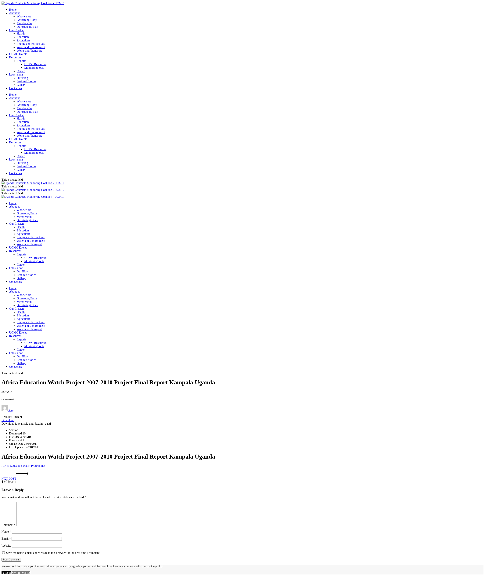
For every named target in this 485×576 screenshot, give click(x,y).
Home (12, 9)
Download (8, 420)
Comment (9, 524)
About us (14, 13)
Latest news (16, 74)
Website (6, 545)
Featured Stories (26, 81)
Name (6, 531)
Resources (15, 57)
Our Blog (22, 77)
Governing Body (27, 19)
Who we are (24, 16)
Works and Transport (29, 50)
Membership (24, 23)
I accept (6, 572)
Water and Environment (31, 47)
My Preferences (21, 572)
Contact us (15, 88)
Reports (21, 60)
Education (23, 37)
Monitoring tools (34, 67)
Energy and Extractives (31, 43)
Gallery (21, 84)
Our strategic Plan (27, 26)
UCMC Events (18, 54)
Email (6, 538)
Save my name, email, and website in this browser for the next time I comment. (53, 552)
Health (21, 33)
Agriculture (23, 40)
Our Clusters (16, 30)
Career (21, 71)
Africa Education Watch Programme (23, 465)
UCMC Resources (35, 64)
